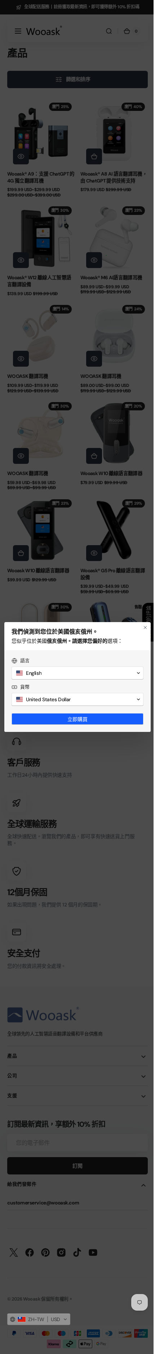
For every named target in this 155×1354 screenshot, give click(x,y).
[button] (38, 1319)
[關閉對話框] (140, 627)
